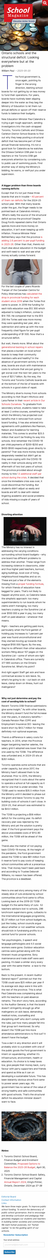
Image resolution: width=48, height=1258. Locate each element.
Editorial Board (9, 1196)
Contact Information (11, 1200)
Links (4, 1203)
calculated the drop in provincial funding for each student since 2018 (22, 297)
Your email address (11, 1240)
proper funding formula (30, 584)
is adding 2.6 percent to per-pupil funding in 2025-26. (23, 241)
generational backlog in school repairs (22, 347)
